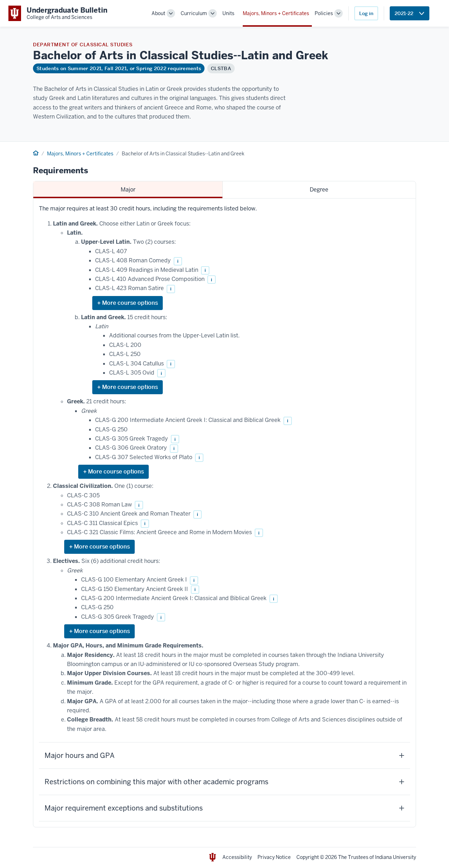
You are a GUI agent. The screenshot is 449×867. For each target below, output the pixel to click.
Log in (366, 13)
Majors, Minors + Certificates (276, 13)
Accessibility (237, 857)
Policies (324, 13)
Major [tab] (128, 189)
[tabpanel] (224, 513)
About (158, 13)
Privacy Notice (274, 857)
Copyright (307, 857)
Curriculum (194, 13)
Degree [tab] (319, 189)
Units (228, 13)
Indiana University (395, 857)
